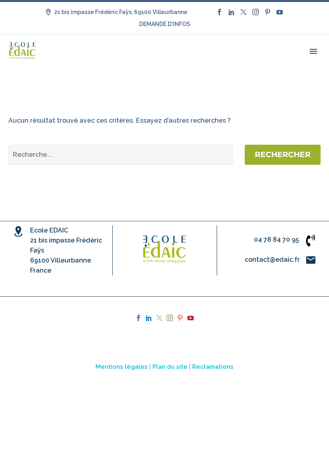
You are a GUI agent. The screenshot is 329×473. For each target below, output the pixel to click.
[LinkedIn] (231, 12)
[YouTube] (280, 12)
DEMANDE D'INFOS (164, 24)
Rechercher (283, 154)
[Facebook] (219, 12)
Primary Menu (313, 51)
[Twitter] (244, 12)
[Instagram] (256, 12)
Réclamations (213, 366)
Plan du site (169, 366)
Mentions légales (121, 366)
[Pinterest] (268, 12)
